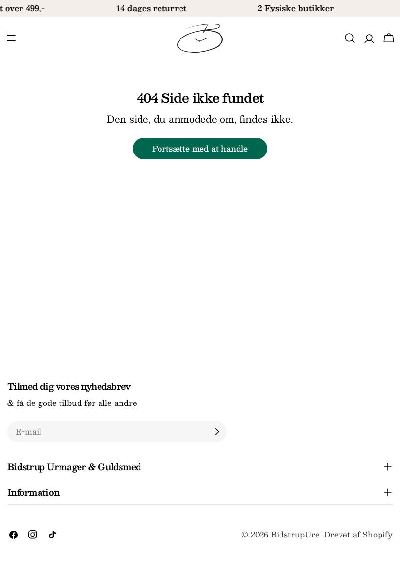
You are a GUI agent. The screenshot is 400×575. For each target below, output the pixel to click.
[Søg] (350, 38)
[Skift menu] (11, 38)
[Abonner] (216, 431)
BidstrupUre (295, 534)
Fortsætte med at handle (200, 148)
